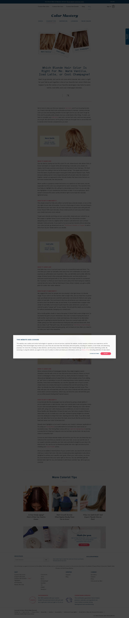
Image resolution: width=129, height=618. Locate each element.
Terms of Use (86, 350)
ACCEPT (106, 353)
